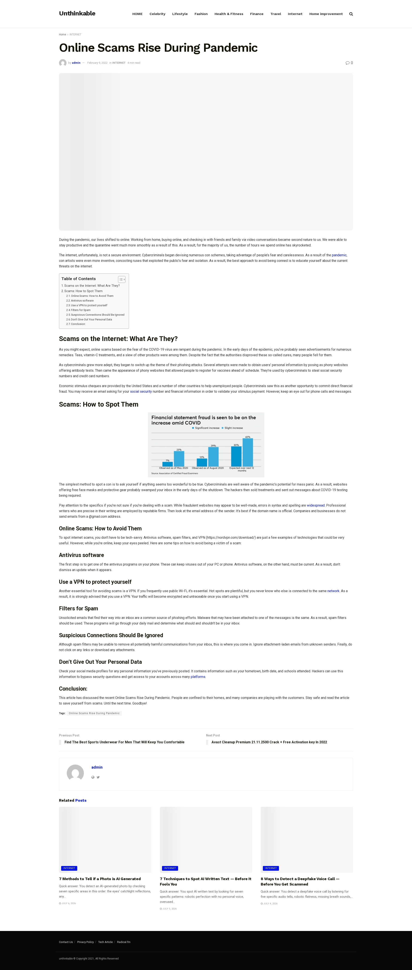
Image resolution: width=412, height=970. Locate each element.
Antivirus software (82, 300)
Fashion (201, 14)
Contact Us (66, 942)
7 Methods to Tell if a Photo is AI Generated (100, 878)
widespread (316, 505)
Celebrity (157, 14)
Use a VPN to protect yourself (89, 305)
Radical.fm (123, 942)
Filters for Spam (81, 310)
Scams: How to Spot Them (83, 291)
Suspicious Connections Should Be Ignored (97, 314)
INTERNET (75, 34)
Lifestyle (180, 14)
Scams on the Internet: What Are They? (92, 286)
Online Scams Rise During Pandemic (94, 713)
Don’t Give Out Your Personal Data (91, 319)
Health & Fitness (229, 14)
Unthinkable (77, 13)
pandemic (339, 255)
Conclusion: (78, 324)
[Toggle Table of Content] (119, 279)
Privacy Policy (85, 942)
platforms (198, 677)
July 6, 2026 (68, 903)
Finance (257, 14)
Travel (275, 14)
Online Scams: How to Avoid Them (92, 295)
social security (141, 391)
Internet (295, 14)
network (333, 591)
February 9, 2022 (97, 62)
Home (62, 34)
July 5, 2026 (169, 908)
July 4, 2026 (270, 903)
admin (76, 62)
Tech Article (105, 942)
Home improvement (326, 14)
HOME (137, 14)
